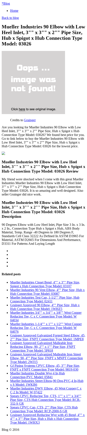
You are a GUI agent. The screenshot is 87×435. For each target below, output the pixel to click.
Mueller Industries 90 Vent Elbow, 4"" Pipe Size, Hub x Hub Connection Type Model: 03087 (47, 291)
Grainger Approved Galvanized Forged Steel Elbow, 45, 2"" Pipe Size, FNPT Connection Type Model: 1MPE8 (47, 337)
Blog (6, 3)
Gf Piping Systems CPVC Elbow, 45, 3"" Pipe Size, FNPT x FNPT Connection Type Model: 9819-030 (45, 367)
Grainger (30, 120)
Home (14, 10)
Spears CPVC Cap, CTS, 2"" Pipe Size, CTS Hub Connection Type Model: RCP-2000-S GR (44, 409)
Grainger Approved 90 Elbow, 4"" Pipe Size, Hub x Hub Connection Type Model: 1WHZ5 (45, 307)
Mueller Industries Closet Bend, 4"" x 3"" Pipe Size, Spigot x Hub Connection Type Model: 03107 (45, 284)
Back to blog (10, 18)
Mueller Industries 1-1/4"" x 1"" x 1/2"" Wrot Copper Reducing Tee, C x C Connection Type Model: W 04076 (46, 327)
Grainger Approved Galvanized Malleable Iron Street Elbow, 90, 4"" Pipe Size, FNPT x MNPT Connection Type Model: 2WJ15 (46, 358)
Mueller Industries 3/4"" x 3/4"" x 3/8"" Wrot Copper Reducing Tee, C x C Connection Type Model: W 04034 (46, 316)
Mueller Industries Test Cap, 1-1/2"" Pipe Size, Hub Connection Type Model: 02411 (44, 299)
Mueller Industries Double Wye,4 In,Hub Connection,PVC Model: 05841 (37, 375)
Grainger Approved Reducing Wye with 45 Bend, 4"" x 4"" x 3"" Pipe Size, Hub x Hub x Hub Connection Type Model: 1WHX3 (47, 418)
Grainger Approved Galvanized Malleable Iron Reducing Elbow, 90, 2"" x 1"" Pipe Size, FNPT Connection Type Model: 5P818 (42, 346)
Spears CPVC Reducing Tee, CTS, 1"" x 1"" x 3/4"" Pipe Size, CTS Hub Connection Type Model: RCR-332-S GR (45, 399)
